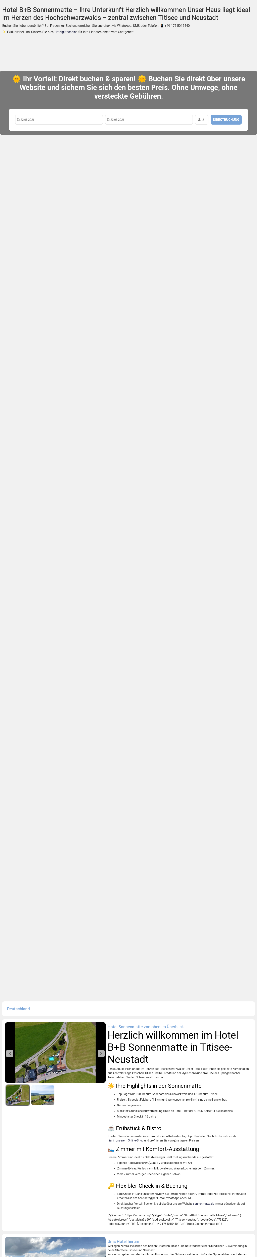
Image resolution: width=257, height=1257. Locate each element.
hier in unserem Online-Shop (126, 1140)
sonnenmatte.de (203, 1203)
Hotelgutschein (65, 32)
